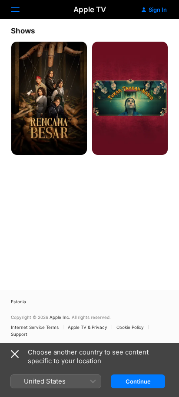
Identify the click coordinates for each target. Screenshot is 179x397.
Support (19, 334)
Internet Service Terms (35, 327)
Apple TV (89, 9)
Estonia (18, 301)
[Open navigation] (20, 9)
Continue (138, 381)
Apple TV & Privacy (87, 327)
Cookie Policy (130, 327)
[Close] (15, 354)
